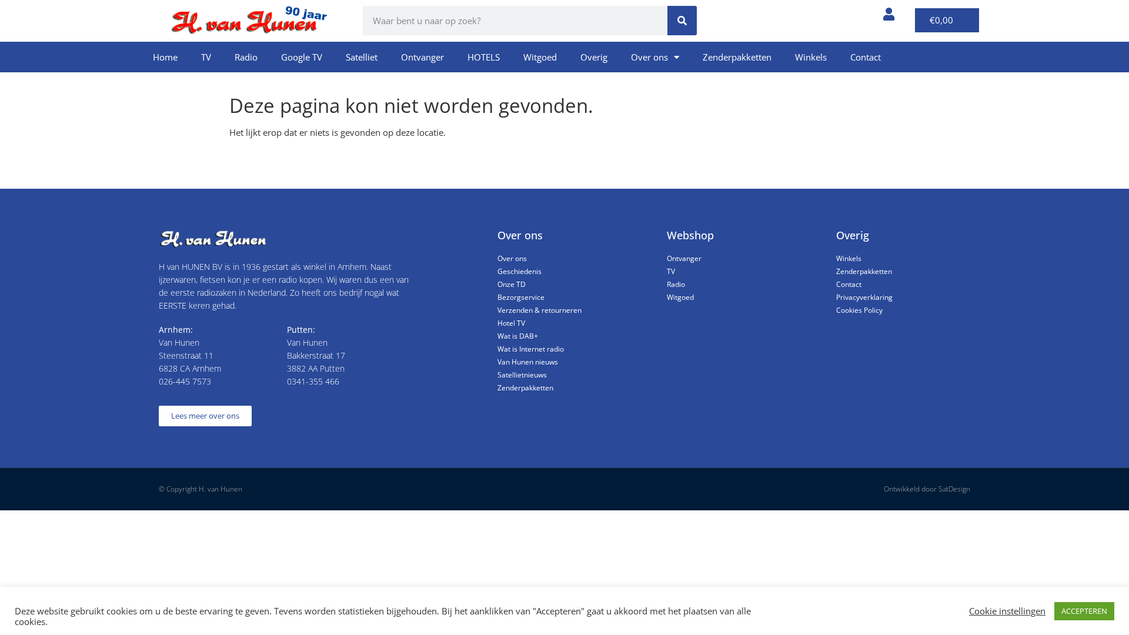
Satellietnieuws (522, 375)
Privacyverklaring (864, 297)
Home (165, 57)
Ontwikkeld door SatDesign (927, 489)
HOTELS (483, 57)
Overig (593, 57)
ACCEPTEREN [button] (1084, 611)
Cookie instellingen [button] (1007, 611)
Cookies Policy (859, 310)
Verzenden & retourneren (539, 310)
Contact (865, 57)
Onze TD (511, 284)
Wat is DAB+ (517, 336)
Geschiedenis (519, 271)
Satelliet (362, 57)
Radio (246, 57)
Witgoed (540, 57)
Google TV (301, 57)
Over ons (649, 57)
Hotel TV (511, 323)
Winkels (811, 57)
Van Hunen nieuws (527, 362)
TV (206, 57)
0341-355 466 (313, 381)
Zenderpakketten (737, 57)
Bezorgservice (521, 297)
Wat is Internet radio (530, 349)
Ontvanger (422, 57)
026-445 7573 (185, 381)
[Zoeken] (682, 20)
